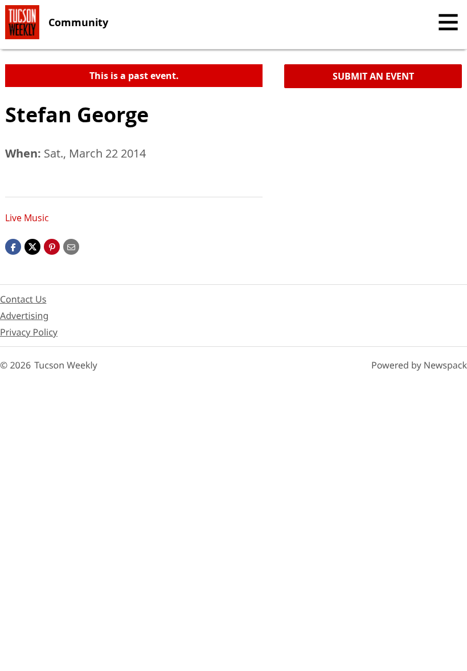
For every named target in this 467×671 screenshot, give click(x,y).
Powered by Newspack (419, 365)
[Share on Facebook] (13, 246)
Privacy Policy (29, 332)
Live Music (27, 218)
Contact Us (23, 299)
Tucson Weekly (65, 365)
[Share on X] (32, 246)
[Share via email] (71, 246)
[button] (52, 246)
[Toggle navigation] (448, 22)
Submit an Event (373, 76)
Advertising (24, 315)
